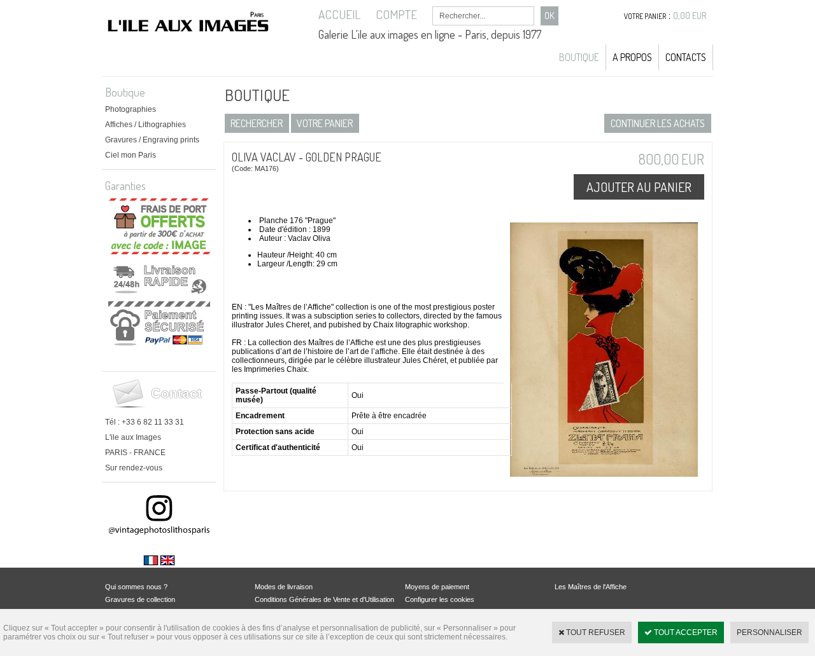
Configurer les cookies (439, 599)
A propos (632, 57)
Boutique (579, 57)
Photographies (130, 109)
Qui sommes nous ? (136, 587)
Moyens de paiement (437, 587)
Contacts (685, 57)
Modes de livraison (284, 587)
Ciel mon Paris (130, 155)
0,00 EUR (690, 16)
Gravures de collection (140, 599)
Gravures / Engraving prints (152, 139)
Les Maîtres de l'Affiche (591, 587)
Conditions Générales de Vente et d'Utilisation (324, 599)
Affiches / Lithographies (145, 124)
